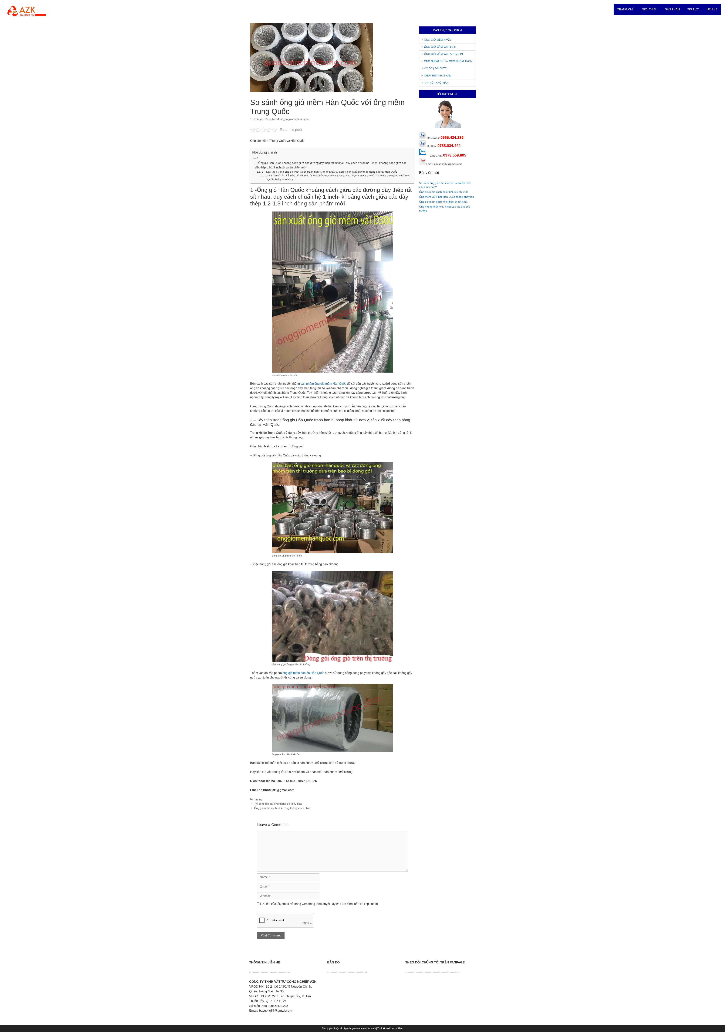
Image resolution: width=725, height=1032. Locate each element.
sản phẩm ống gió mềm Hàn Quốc (323, 383)
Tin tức (258, 799)
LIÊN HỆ (711, 9)
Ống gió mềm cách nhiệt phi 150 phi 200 (443, 191)
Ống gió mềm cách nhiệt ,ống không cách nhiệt (282, 808)
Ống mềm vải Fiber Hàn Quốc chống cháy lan (446, 196)
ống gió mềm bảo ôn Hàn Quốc (303, 673)
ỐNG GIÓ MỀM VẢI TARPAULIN (443, 54)
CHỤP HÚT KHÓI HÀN (437, 75)
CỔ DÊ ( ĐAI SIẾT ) (435, 68)
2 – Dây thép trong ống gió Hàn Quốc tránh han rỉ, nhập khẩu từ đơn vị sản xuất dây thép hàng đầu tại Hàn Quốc (329, 171)
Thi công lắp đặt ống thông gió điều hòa (278, 803)
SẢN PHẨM (672, 9)
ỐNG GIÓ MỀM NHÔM (438, 39)
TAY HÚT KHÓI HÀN (436, 82)
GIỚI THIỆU (649, 9)
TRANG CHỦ (625, 9)
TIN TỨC (693, 9)
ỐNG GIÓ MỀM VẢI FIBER (440, 46)
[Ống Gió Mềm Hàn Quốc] (27, 11)
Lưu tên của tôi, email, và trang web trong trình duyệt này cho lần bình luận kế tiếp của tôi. (319, 903)
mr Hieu (399, 1028)
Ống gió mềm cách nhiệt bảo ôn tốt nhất (443, 201)
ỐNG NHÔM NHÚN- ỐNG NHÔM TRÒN (448, 61)
